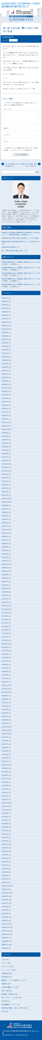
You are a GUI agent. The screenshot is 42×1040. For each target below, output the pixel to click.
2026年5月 (5, 305)
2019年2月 (5, 557)
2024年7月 (5, 370)
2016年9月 (5, 654)
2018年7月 (5, 581)
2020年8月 (5, 505)
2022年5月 (5, 446)
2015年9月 (5, 695)
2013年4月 (5, 789)
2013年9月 (5, 772)
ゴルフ (4, 959)
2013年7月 (5, 778)
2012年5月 (5, 827)
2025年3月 (5, 350)
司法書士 (4, 984)
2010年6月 (5, 906)
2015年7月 (5, 702)
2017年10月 (5, 612)
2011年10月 (5, 851)
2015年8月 (5, 699)
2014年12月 (5, 727)
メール (7, 134)
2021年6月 (5, 481)
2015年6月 (5, 706)
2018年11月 (5, 568)
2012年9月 (5, 813)
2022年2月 (5, 457)
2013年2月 (5, 796)
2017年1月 (5, 640)
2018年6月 (5, 585)
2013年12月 (5, 765)
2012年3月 (5, 834)
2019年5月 (5, 547)
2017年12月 (5, 606)
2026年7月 (5, 298)
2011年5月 (5, 868)
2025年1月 (5, 353)
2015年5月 (5, 709)
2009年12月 (5, 927)
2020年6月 (5, 512)
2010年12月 (5, 886)
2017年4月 (5, 630)
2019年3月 (5, 554)
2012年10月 (5, 810)
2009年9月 (5, 938)
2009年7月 (5, 945)
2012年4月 (5, 830)
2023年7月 (5, 402)
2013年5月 (5, 785)
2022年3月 (5, 453)
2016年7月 (5, 661)
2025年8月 (5, 336)
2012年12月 (5, 803)
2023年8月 (5, 398)
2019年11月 (5, 533)
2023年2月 (5, 415)
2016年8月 (5, 657)
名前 (6, 128)
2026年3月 (5, 312)
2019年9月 (5, 536)
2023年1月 (5, 419)
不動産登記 (5, 973)
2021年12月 (5, 464)
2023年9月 (5, 395)
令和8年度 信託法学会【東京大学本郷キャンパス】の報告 (20, 238)
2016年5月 (5, 668)
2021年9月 (5, 474)
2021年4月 (5, 485)
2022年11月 (5, 426)
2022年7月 (5, 440)
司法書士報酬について (9, 987)
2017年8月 (5, 619)
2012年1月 (5, 841)
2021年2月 (5, 491)
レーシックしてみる (8, 970)
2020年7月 (5, 509)
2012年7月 (5, 820)
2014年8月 (5, 740)
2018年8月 (5, 578)
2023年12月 (5, 388)
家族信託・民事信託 (8, 994)
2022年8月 (5, 436)
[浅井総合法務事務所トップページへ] (21, 13)
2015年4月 (5, 713)
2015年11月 (5, 689)
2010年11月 (5, 889)
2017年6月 (5, 626)
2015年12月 (5, 685)
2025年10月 (5, 329)
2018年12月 (5, 564)
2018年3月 (5, 595)
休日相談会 (5, 977)
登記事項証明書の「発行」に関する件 (14, 1008)
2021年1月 (5, 495)
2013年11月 (5, 768)
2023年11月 (5, 391)
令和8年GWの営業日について (11, 247)
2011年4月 (5, 872)
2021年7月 (5, 478)
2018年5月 (5, 588)
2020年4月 (5, 519)
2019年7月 (5, 540)
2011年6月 (5, 865)
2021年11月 (5, 467)
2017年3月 (5, 633)
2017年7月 (5, 623)
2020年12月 (5, 498)
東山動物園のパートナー (9, 1004)
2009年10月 (5, 934)
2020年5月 (5, 516)
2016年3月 (5, 675)
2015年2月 (5, 720)
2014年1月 (5, 761)
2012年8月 (5, 817)
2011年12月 (5, 844)
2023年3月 (5, 412)
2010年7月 (5, 903)
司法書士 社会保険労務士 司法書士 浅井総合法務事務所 (14, 1025)
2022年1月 (5, 460)
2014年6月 (5, 747)
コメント (7, 109)
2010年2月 (5, 920)
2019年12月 (5, 529)
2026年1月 (5, 319)
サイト (6, 141)
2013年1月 (5, 799)
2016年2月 (5, 678)
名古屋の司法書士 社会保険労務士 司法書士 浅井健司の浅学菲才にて (21, 5)
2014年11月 (5, 730)
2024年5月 (5, 374)
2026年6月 (5, 301)
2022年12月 (5, 422)
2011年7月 (5, 861)
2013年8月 (5, 775)
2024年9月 (5, 363)
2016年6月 (5, 664)
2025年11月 (5, 325)
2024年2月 (5, 384)
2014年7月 (5, 744)
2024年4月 (5, 377)
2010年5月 (5, 910)
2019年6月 (5, 543)
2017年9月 (5, 616)
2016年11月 (5, 647)
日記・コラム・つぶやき (9, 997)
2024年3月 (5, 381)
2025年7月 (5, 339)
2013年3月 (5, 792)
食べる (4, 1011)
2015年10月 (5, 692)
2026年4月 (5, 308)
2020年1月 (5, 526)
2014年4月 (5, 754)
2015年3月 (5, 716)
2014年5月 (5, 751)
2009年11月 (5, 931)
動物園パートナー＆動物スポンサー (13, 980)
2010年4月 (5, 913)
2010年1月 (5, 924)
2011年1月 (5, 882)
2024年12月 (5, 357)
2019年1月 (5, 561)
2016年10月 (5, 651)
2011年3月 (5, 875)
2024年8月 (5, 367)
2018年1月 (5, 602)
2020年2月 (5, 523)
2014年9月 (5, 737)
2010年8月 (5, 900)
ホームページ (13, 40)
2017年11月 (5, 609)
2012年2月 (5, 837)
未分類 (4, 1001)
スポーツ (4, 963)
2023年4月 (5, 408)
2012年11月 (5, 806)
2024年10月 (5, 360)
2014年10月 (5, 734)
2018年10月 (5, 571)
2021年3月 (5, 488)
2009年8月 (5, 941)
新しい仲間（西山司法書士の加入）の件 (14, 250)
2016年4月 (5, 671)
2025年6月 (5, 343)
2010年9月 (5, 896)
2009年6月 (5, 948)
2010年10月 (5, 893)
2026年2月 (5, 315)
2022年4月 (5, 450)
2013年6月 (5, 782)
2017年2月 (5, 637)
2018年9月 (5, 574)
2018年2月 (5, 599)
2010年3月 (5, 917)
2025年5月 (5, 346)
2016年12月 (5, 644)
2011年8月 (5, 858)
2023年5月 (5, 405)
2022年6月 (5, 443)
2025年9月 (5, 332)
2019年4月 (5, 550)
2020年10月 (5, 502)
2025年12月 (5, 322)
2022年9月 (5, 433)
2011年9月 (5, 855)
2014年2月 (5, 758)
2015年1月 (5, 723)
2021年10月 (5, 471)
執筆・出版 (5, 990)
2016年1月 (5, 682)
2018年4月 (5, 592)
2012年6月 (5, 823)
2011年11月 (5, 848)
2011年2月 (5, 879)
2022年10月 (5, 429)
